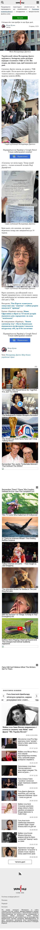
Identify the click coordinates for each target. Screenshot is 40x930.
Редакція (4, 903)
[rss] (20, 874)
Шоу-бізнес (26, 355)
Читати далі (20, 862)
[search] (2, 2)
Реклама (4, 900)
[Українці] (20, 2)
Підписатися (22, 156)
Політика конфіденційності (10, 897)
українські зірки (8, 357)
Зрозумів (20, 18)
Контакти (4, 907)
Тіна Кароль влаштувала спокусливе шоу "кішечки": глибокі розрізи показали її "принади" (20, 305)
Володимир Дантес (13, 355)
